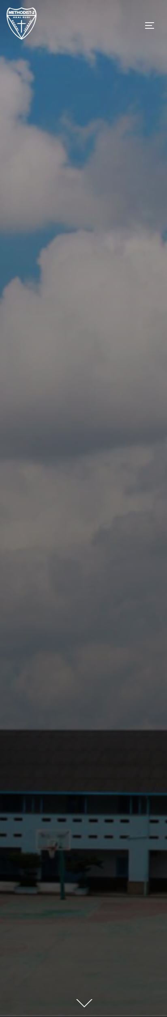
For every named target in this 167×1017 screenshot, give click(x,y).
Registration (83, 480)
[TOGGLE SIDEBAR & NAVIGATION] (152, 25)
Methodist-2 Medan (84, 432)
